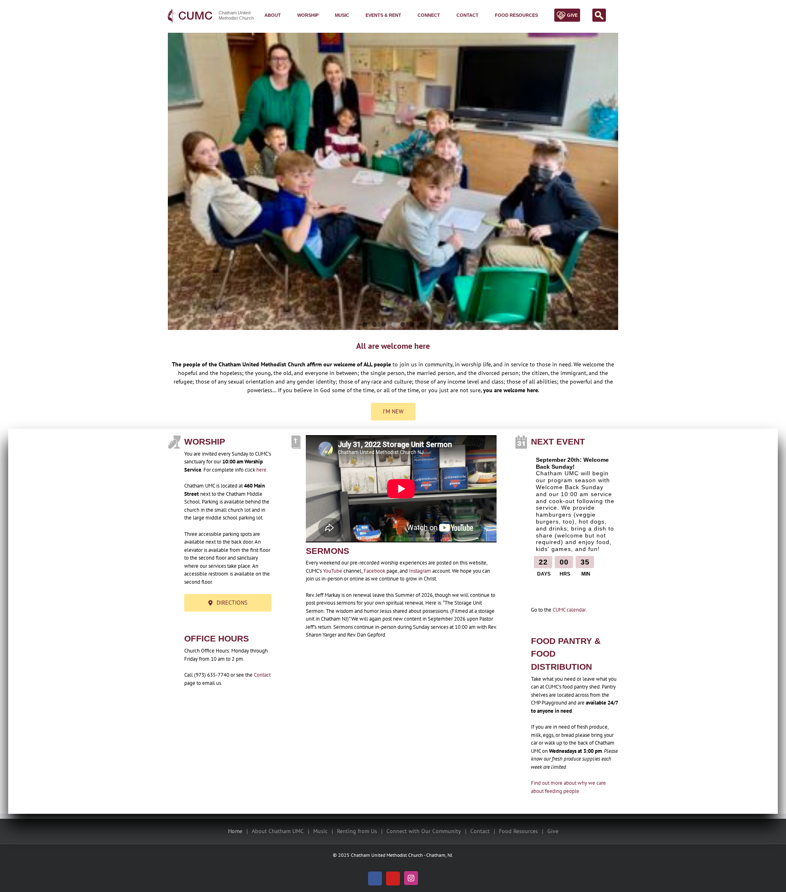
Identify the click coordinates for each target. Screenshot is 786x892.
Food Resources (518, 831)
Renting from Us (357, 831)
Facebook (374, 570)
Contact (262, 674)
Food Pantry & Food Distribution (566, 653)
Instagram (420, 570)
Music (320, 831)
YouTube (332, 570)
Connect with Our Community (423, 831)
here (261, 469)
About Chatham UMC (278, 831)
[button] (597, 15)
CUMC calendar (569, 609)
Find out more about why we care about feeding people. (568, 787)
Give (552, 831)
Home (235, 831)
